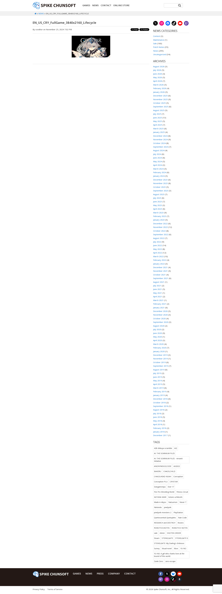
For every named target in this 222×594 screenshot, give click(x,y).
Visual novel (167, 548)
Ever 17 (171, 487)
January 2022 (159, 263)
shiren (162, 533)
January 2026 (159, 92)
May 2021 (157, 293)
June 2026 (157, 73)
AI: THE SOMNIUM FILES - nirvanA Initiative (168, 459)
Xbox (176, 548)
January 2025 (159, 132)
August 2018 (158, 409)
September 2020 (160, 322)
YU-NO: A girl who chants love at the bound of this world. (169, 554)
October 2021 (159, 274)
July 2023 (157, 198)
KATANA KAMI (160, 497)
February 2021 (159, 304)
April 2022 (157, 252)
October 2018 (159, 402)
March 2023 (158, 212)
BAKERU (157, 471)
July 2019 (157, 373)
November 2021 (160, 271)
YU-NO (183, 548)
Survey (157, 548)
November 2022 (160, 227)
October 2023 (159, 187)
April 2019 (157, 384)
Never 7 (183, 502)
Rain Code (182, 517)
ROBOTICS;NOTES (162, 528)
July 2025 (157, 114)
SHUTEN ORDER (174, 533)
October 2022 (159, 231)
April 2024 (157, 165)
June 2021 (157, 289)
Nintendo (158, 507)
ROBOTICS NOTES (180, 528)
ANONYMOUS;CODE (162, 466)
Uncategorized (159, 54)
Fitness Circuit (182, 492)
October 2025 (159, 103)
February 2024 (159, 172)
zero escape (170, 561)
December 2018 (160, 398)
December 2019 (160, 355)
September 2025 (160, 106)
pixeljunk (167, 507)
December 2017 (160, 435)
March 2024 (158, 168)
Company (114, 573)
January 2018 (159, 431)
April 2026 (157, 81)
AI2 (175, 448)
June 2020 (157, 333)
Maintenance (158, 40)
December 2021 (160, 267)
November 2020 (160, 314)
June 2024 (157, 157)
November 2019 (160, 358)
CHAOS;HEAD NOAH (162, 476)
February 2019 (159, 391)
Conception (178, 476)
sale (155, 533)
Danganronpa (159, 487)
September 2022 (160, 234)
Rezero (181, 523)
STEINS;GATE (167, 538)
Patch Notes (158, 47)
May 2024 (157, 161)
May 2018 (157, 420)
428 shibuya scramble (163, 448)
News (95, 5)
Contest (156, 36)
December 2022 (160, 223)
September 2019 (160, 366)
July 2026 (157, 70)
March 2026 (158, 84)
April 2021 (157, 296)
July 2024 (157, 154)
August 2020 (158, 326)
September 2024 (160, 146)
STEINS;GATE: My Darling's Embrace (169, 543)
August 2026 (158, 66)
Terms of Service (54, 589)
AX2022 (177, 466)
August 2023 (158, 194)
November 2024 (160, 139)
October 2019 (159, 362)
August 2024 (158, 150)
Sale (155, 43)
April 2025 (157, 125)
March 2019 (158, 388)
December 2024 (160, 136)
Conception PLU (161, 481)
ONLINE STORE (121, 5)
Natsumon (172, 502)
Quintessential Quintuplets (165, 517)
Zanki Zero (158, 561)
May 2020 (157, 336)
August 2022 (158, 238)
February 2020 (159, 347)
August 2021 (158, 282)
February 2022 (159, 260)
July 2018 (157, 413)
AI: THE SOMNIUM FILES (164, 453)
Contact (106, 5)
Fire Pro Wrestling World (164, 492)
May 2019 (157, 380)
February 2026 (159, 88)
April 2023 (157, 209)
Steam (156, 538)
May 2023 (157, 205)
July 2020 (157, 329)
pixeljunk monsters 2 (162, 512)
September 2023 (160, 190)
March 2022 (158, 256)
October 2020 (159, 318)
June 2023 (157, 201)
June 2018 (157, 417)
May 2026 (157, 77)
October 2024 (159, 143)
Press (100, 573)
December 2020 (160, 311)
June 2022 (157, 245)
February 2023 (159, 216)
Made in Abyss (160, 502)
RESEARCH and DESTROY (164, 523)
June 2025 (157, 117)
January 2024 (159, 176)
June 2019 (157, 377)
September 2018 (160, 406)
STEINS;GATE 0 (181, 538)
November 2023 (160, 183)
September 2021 (160, 278)
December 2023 (160, 179)
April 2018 (157, 424)
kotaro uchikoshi (175, 497)
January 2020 (159, 351)
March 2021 (158, 300)
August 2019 (158, 369)
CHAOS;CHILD (169, 471)
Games (86, 5)
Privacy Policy (39, 589)
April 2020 (157, 340)
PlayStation (178, 512)
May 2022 (157, 249)
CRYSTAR (174, 481)
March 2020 (158, 344)
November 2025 (160, 99)
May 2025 (157, 121)
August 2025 (158, 110)
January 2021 (159, 307)
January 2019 (159, 395)
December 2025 (160, 95)
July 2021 (157, 285)
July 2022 (157, 241)
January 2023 (159, 219)
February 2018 (159, 428)
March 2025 (158, 128)
